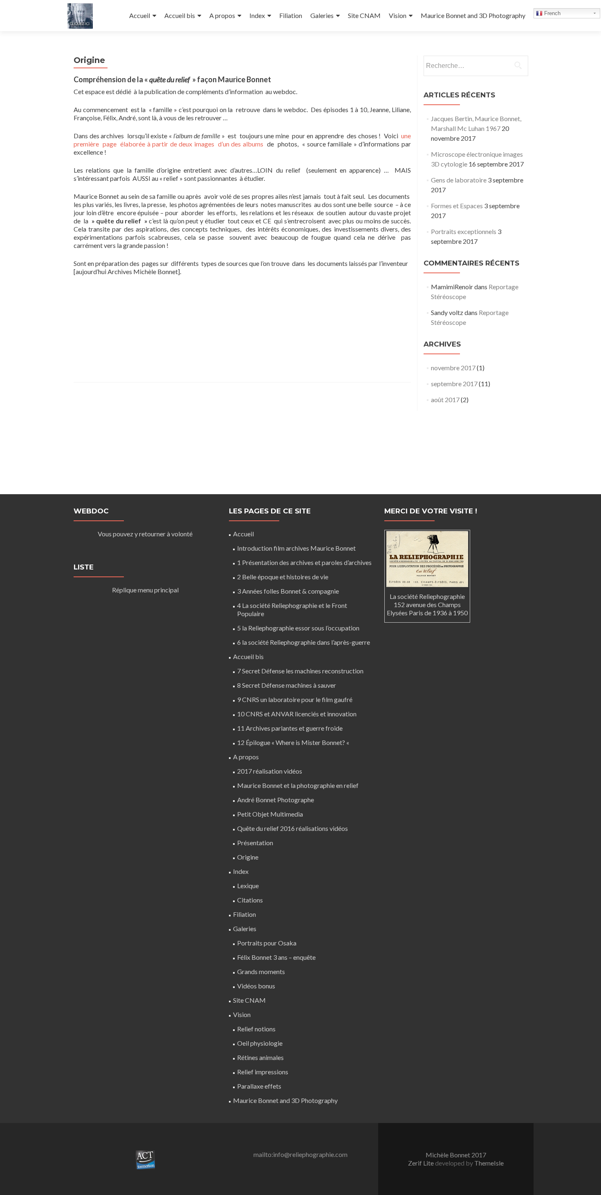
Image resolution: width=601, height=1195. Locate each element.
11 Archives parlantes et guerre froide (290, 728)
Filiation (290, 15)
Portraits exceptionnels (463, 231)
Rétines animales (260, 1057)
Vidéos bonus (256, 986)
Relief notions (256, 1029)
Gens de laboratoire (459, 180)
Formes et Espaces (457, 205)
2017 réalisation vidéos (269, 771)
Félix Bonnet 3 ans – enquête (276, 957)
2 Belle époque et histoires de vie (282, 577)
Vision (397, 15)
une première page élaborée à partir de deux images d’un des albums (242, 140)
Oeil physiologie (260, 1043)
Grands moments (261, 971)
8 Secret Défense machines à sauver (286, 685)
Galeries (322, 15)
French (552, 13)
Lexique (248, 885)
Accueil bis (179, 15)
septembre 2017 (454, 383)
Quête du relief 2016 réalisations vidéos (292, 828)
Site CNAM (364, 15)
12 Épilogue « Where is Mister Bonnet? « (293, 742)
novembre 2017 (453, 367)
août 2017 (445, 399)
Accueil (139, 15)
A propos (222, 15)
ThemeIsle (489, 1163)
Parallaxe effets (259, 1086)
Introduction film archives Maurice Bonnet (296, 548)
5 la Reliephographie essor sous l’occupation (298, 628)
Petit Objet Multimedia (270, 814)
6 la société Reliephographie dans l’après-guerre (303, 642)
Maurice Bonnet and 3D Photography (473, 15)
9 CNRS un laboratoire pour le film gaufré (294, 699)
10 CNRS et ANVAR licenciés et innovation (297, 714)
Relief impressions (262, 1072)
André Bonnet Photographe (275, 799)
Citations (250, 900)
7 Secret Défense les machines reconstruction (300, 671)
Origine (247, 857)
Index (257, 15)
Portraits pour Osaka (266, 943)
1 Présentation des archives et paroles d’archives (304, 562)
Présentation (255, 842)
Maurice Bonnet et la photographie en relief (298, 785)
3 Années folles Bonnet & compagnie (288, 591)
